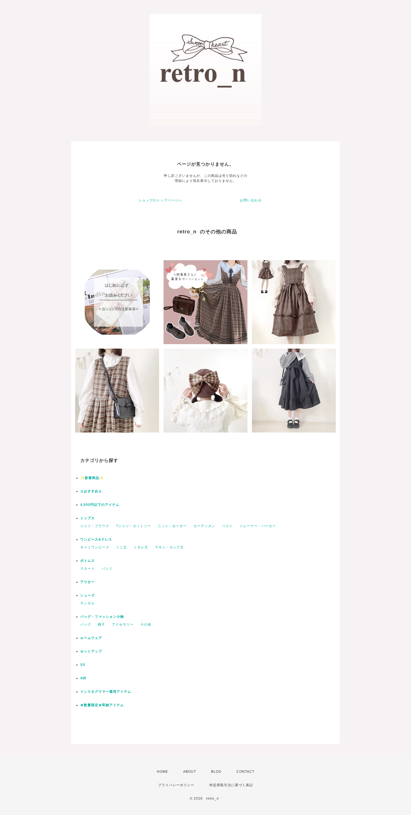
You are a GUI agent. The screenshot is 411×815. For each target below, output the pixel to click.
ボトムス (87, 561)
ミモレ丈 (141, 547)
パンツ (106, 568)
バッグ (85, 624)
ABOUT (189, 772)
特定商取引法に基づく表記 (231, 785)
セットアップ (91, 651)
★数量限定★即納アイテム (102, 705)
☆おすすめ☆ (91, 491)
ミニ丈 (121, 547)
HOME (162, 772)
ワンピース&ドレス (96, 539)
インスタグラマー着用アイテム (105, 692)
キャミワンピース (94, 547)
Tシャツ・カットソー (133, 526)
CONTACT (245, 772)
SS (82, 665)
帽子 (101, 624)
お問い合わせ (251, 200)
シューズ (87, 595)
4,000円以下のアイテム (99, 505)
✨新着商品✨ (92, 478)
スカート (87, 568)
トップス (87, 518)
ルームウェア (91, 638)
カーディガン (204, 526)
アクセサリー (123, 624)
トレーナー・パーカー (258, 526)
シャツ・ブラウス (94, 526)
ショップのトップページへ (160, 200)
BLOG (216, 772)
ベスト (227, 526)
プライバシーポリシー (176, 785)
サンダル (87, 603)
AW (83, 678)
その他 (145, 624)
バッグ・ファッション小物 (102, 617)
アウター (87, 582)
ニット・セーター (172, 526)
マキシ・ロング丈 (169, 547)
